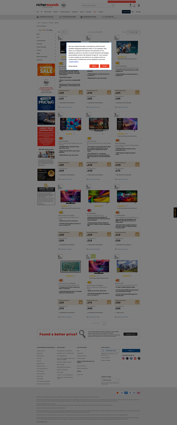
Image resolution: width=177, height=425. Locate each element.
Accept (105, 66)
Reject (94, 66)
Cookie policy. (74, 61)
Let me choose (73, 66)
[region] (88, 56)
